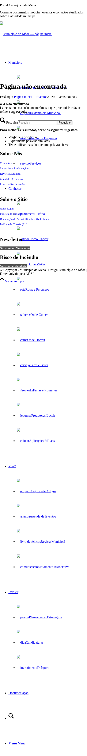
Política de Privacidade (13, 213)
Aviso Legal (7, 208)
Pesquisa (12, 122)
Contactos (6, 163)
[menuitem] (47, 113)
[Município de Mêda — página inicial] (26, 34)
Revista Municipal (10, 173)
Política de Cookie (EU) (13, 224)
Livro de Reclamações (12, 184)
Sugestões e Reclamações (14, 168)
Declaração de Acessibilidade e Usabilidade (25, 219)
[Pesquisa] (11, 718)
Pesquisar (64, 122)
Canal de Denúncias (11, 178)
